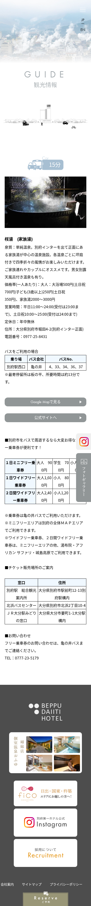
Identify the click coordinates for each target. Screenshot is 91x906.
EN (82, 29)
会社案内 (7, 884)
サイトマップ (32, 884)
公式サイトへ (45, 417)
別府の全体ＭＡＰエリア (62, 522)
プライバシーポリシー (66, 884)
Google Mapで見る (46, 401)
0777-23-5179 (27, 658)
